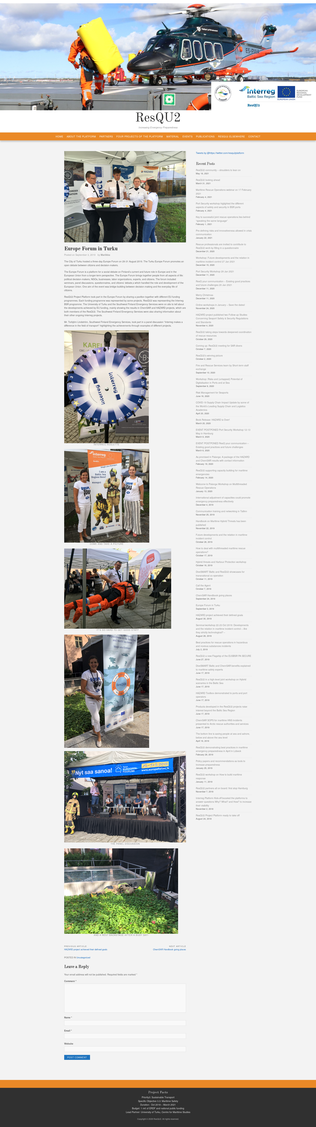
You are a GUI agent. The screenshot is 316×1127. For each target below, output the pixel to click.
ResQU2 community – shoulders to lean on (218, 170)
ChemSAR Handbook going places (214, 595)
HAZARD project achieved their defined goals (219, 615)
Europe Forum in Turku (208, 605)
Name (68, 1017)
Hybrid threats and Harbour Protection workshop (221, 562)
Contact (254, 136)
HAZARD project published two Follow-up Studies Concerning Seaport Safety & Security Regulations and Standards (222, 318)
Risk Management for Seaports (212, 392)
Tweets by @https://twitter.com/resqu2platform (220, 153)
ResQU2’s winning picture (209, 355)
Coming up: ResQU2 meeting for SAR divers (219, 345)
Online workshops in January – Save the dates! (220, 304)
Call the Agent (203, 585)
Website (68, 1043)
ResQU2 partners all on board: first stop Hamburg (222, 788)
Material (172, 136)
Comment (70, 981)
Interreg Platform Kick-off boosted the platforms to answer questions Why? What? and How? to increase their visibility (223, 801)
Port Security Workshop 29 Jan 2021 (215, 271)
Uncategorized (83, 957)
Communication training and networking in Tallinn (221, 511)
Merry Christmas (204, 295)
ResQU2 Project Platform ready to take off (217, 815)
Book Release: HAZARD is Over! (213, 419)
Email (68, 1030)
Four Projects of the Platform (139, 136)
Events (188, 136)
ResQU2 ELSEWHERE (231, 136)
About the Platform (81, 136)
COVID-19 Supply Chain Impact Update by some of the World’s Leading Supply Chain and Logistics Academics (222, 406)
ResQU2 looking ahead (208, 180)
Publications (205, 136)
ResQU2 (158, 118)
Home (59, 136)
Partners (106, 136)
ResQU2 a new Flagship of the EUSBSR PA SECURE (223, 655)
